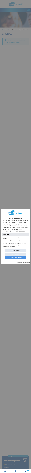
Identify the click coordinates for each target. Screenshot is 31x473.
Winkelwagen (24, 470)
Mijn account (5, 471)
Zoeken (15, 471)
